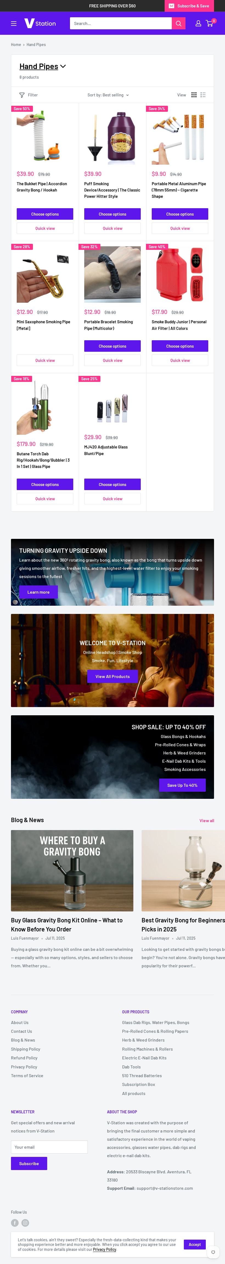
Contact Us (21, 1031)
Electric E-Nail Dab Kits (144, 1057)
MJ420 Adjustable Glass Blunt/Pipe (106, 450)
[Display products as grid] (194, 94)
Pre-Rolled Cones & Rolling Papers (155, 1031)
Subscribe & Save (193, 5)
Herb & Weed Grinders (143, 1039)
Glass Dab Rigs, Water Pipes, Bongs (155, 1022)
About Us (20, 1022)
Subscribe (29, 1163)
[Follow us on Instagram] (25, 1222)
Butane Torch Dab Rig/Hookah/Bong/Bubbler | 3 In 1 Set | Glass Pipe (43, 460)
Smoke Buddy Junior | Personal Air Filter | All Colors (179, 324)
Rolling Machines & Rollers (147, 1048)
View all (207, 820)
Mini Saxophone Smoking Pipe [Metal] (43, 324)
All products (133, 1093)
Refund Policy (24, 1057)
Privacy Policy (24, 1066)
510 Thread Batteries (142, 1075)
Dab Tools (131, 1066)
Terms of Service (27, 1075)
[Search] (178, 23)
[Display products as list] (203, 94)
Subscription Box (138, 1084)
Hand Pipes (36, 44)
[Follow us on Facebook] (15, 1222)
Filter (33, 94)
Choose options (45, 213)
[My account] (198, 23)
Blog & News (23, 1039)
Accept (195, 1244)
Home (16, 44)
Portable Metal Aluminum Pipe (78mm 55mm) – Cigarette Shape (179, 190)
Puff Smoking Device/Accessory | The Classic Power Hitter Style (112, 190)
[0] (209, 23)
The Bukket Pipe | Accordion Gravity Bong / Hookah (42, 186)
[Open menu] (13, 23)
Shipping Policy (25, 1048)
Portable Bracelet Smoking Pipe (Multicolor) (108, 324)
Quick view (45, 228)
